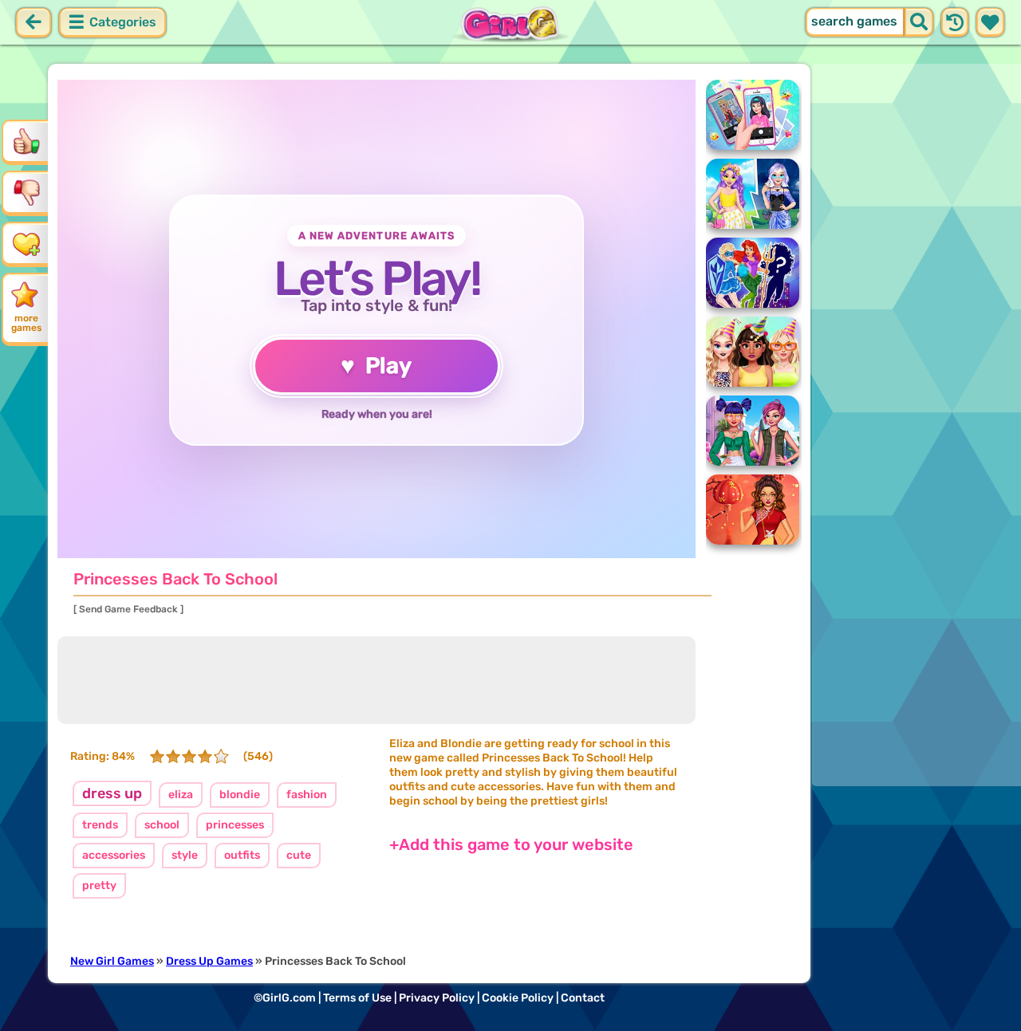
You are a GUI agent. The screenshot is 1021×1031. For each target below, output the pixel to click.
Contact (583, 998)
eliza (180, 794)
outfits (242, 855)
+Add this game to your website (511, 844)
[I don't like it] (26, 192)
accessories (113, 855)
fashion (306, 794)
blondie (239, 794)
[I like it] (26, 141)
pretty (99, 885)
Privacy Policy (437, 998)
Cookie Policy (518, 998)
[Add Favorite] (26, 243)
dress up (112, 793)
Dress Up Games (209, 961)
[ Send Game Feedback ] (128, 609)
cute (298, 855)
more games (26, 323)
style (184, 855)
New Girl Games (112, 961)
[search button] (919, 22)
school (161, 825)
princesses (235, 825)
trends (100, 825)
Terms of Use (357, 998)
